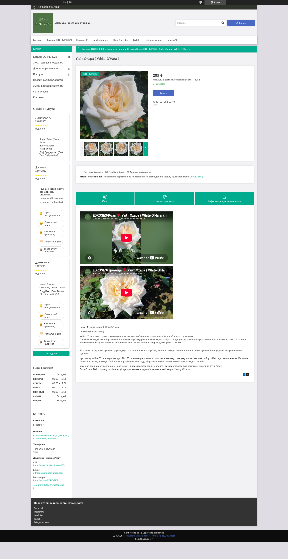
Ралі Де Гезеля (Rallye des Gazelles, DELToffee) (52, 191)
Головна (37, 40)
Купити (163, 93)
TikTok (136, 40)
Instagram (39, 512)
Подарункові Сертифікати (48, 79)
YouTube (38, 515)
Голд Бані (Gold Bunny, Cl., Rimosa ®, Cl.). (52, 293)
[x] (247, 375)
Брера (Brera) (47, 284)
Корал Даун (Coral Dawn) (49, 140)
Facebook (39, 508)
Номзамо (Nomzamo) (51, 198)
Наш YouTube (120, 40)
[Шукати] (223, 23)
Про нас (80, 40)
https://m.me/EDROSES (45, 480)
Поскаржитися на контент (136, 536)
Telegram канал (41, 522)
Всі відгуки (51, 353)
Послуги (38, 74)
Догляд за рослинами (45, 68)
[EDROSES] (43, 22)
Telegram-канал (153, 40)
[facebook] (244, 375)
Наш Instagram (100, 40)
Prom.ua (160, 533)
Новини (170, 40)
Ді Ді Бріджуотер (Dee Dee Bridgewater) (51, 154)
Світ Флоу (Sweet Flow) (52, 287)
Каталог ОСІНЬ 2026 (58, 40)
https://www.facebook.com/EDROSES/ (53, 465)
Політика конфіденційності (163, 536)
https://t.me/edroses (48, 486)
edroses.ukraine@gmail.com (48, 473)
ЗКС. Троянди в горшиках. (48, 62)
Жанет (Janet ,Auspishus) (47, 147)
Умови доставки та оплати (48, 85)
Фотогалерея (40, 91)
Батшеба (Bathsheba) (51, 202)
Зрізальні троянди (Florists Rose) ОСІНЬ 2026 (132, 49)
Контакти (38, 97)
